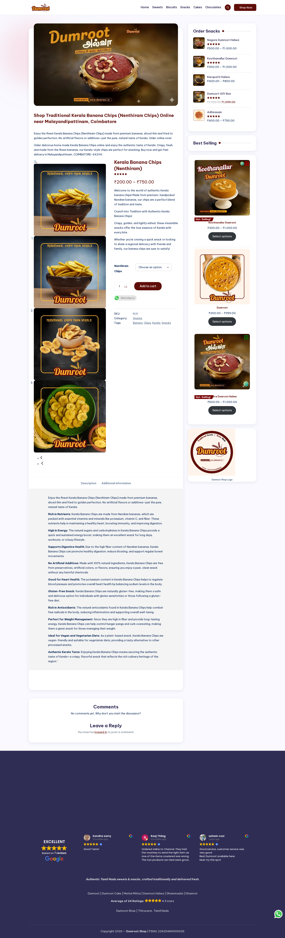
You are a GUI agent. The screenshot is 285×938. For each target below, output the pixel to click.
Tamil (179, 806)
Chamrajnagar (176, 770)
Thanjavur (222, 805)
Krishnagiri (108, 792)
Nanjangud (244, 793)
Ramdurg (237, 799)
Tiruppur (158, 813)
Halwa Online (94, 785)
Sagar (32, 806)
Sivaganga (89, 806)
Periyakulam (103, 799)
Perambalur (86, 799)
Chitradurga (36, 778)
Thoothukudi (63, 813)
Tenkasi (207, 806)
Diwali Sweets (188, 778)
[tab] (88, 483)
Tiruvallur (176, 813)
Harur (110, 786)
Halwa (75, 786)
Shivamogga (71, 806)
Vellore (121, 819)
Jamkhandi (170, 786)
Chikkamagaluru (243, 770)
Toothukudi (223, 813)
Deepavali (109, 778)
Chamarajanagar (157, 770)
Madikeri (124, 793)
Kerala (156, 323)
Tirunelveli (126, 813)
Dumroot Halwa (236, 778)
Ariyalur (98, 770)
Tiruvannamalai (201, 813)
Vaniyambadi (106, 820)
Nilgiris (38, 799)
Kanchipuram (215, 785)
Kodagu (93, 793)
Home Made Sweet (140, 786)
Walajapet (198, 820)
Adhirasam (45, 769)
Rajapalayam (161, 799)
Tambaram (167, 806)
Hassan (119, 786)
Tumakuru (244, 813)
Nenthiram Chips (121, 268)
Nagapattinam (202, 792)
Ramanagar (175, 799)
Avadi (118, 770)
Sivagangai (107, 806)
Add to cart (148, 286)
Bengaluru (141, 770)
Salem (43, 805)
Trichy (234, 813)
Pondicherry (119, 799)
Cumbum (94, 778)
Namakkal (227, 792)
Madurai (138, 792)
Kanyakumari (241, 785)
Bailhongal (129, 770)
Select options (222, 236)
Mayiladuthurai (169, 793)
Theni (238, 806)
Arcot (88, 770)
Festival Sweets (55, 786)
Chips (147, 323)
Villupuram (140, 820)
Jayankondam (185, 786)
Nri (48, 799)
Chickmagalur (226, 770)
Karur (83, 792)
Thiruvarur (44, 813)
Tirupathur (143, 813)
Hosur (160, 786)
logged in (101, 732)
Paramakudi (69, 799)
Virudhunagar (178, 820)
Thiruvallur (249, 806)
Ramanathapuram (215, 799)
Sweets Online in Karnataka (137, 806)
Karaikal (41, 793)
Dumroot (208, 778)
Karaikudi (53, 793)
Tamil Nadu (192, 806)
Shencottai (56, 806)
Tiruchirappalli (100, 813)
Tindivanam (77, 813)
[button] (245, 7)
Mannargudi (153, 793)
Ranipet (248, 799)
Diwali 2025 (166, 778)
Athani (110, 770)
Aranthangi (77, 770)
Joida (197, 786)
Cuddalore (79, 778)
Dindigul (147, 778)
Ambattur (64, 770)
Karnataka (68, 792)
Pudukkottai (141, 799)
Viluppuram (157, 820)
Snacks (137, 318)
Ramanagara (190, 799)
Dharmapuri (128, 778)
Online (57, 799)
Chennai (210, 769)
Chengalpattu (192, 770)
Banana (137, 323)
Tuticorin (89, 819)
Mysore (183, 793)
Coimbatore (56, 778)
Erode (35, 785)
